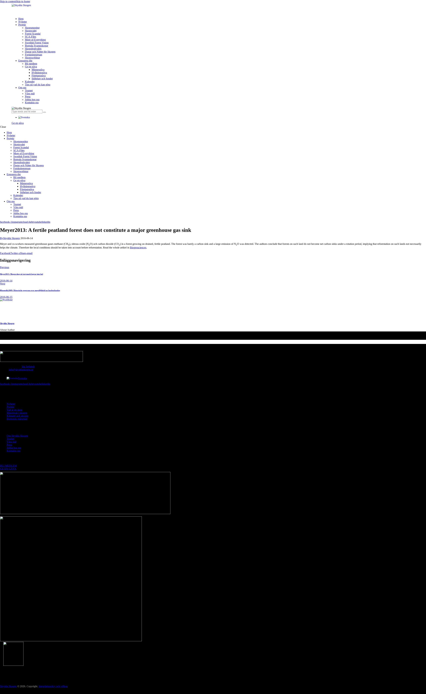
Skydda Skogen (7, 323)
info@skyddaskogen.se (21, 369)
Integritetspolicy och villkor (53, 686)
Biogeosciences (138, 247)
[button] (24, 117)
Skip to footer (23, 1)
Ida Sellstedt (28, 366)
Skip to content (8, 1)
